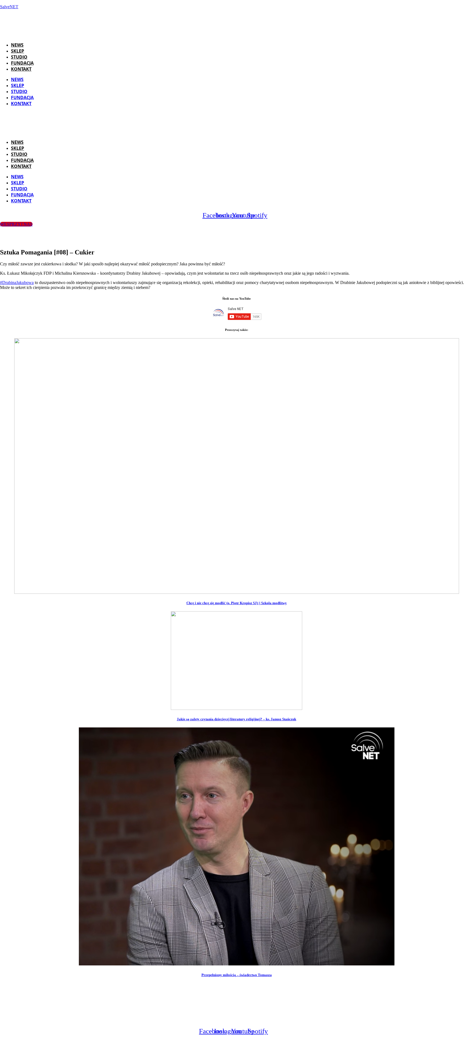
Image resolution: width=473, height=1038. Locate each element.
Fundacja (22, 63)
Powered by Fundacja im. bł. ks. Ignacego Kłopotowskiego (243, 1017)
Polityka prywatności (323, 1017)
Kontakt (21, 69)
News (17, 45)
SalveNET (9, 6)
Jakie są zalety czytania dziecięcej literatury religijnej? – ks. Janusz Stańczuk (236, 719)
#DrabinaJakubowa (17, 282)
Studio (19, 57)
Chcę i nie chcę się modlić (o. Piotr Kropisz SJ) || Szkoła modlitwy (236, 603)
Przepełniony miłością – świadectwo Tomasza (236, 975)
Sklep (17, 51)
